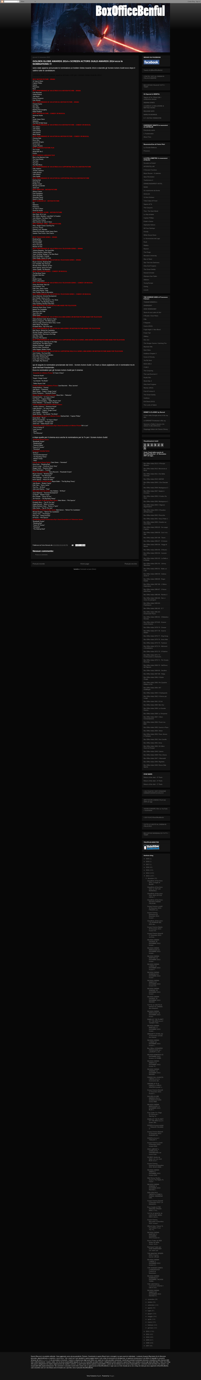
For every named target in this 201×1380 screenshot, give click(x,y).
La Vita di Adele (149, 214)
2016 (148, 867)
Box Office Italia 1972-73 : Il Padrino (156, 651)
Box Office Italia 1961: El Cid (153, 701)
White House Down (150, 235)
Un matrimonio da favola (152, 190)
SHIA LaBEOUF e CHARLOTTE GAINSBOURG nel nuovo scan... (154, 1151)
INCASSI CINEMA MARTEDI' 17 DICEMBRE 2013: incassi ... (154, 1028)
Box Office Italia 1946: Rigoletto (154, 762)
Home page (84, 564)
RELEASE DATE (149, 111)
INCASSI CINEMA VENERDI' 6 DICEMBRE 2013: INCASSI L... (154, 1187)
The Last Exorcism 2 (150, 374)
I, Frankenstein (149, 133)
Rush (145, 242)
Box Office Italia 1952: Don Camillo (155, 739)
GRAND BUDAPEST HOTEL (153, 183)
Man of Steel (148, 259)
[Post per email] (72, 545)
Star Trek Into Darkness (151, 262)
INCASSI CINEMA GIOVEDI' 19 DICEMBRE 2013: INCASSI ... (154, 999)
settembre (151, 1305)
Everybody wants (149, 130)
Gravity (146, 231)
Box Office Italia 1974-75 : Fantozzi (155, 643)
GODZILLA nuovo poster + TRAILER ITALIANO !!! (155, 1127)
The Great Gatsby (150, 269)
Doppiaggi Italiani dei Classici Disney (156, 429)
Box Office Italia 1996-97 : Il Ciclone (155, 541)
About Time (147, 137)
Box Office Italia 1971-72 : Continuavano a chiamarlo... (153, 656)
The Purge (147, 252)
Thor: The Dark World (151, 211)
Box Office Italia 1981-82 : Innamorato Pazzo (152, 612)
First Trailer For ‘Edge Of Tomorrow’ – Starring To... (154, 1114)
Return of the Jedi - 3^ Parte (153, 777)
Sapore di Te (148, 204)
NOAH (146, 187)
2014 (148, 873)
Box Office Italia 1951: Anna (153, 743)
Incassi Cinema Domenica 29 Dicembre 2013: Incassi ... (153, 915)
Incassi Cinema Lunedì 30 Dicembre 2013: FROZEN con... (154, 908)
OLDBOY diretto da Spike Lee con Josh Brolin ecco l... (154, 1159)
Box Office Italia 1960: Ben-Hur (154, 705)
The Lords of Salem (150, 405)
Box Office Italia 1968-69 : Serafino (155, 670)
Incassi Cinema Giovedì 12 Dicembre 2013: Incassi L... (155, 1091)
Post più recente (39, 564)
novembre (151, 1299)
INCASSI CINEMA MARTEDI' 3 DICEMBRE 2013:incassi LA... (154, 1235)
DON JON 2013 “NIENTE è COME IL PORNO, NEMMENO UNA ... (155, 1195)
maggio (150, 1316)
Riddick (146, 245)
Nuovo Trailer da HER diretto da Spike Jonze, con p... (154, 1242)
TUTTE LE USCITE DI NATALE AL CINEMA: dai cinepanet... (155, 1006)
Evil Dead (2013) (149, 401)
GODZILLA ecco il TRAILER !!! (153, 1139)
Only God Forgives (150, 266)
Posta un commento (41, 554)
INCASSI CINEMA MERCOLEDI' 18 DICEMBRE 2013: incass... (154, 1013)
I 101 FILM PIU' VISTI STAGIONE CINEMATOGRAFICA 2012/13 (155, 792)
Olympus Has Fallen (150, 276)
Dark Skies (147, 350)
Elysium (146, 249)
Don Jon (146, 340)
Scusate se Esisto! (150, 163)
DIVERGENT (148, 305)
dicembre (151, 878)
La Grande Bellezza (150, 147)
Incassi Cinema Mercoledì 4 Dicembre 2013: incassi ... (155, 1221)
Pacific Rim (147, 377)
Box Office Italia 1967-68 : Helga (154, 674)
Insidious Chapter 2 (150, 353)
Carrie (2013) (148, 326)
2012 (148, 1331)
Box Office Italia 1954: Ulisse (153, 731)
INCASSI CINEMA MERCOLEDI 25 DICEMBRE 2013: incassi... (154, 950)
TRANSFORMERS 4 (150, 302)
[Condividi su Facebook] (82, 545)
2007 (148, 1346)
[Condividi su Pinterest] (84, 545)
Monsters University (150, 255)
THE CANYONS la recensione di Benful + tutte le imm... (155, 1285)
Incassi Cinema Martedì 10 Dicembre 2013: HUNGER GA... (155, 1133)
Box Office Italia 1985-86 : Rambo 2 (155, 594)
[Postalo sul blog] (78, 545)
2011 (147, 1334)
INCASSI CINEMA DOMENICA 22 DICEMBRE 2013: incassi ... (154, 975)
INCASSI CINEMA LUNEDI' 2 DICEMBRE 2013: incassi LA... (154, 1262)
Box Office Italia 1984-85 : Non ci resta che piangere (154, 599)
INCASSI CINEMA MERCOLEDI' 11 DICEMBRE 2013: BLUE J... (154, 1107)
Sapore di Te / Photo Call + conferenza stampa (152, 98)
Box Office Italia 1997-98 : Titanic (155, 537)
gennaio (150, 1328)
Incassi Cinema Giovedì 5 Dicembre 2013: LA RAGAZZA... (155, 1202)
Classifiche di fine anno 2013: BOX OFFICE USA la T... (155, 895)
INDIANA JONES (149, 102)
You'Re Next (148, 360)
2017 (148, 864)
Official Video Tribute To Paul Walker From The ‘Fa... (155, 1227)
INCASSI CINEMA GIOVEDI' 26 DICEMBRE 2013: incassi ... (154, 942)
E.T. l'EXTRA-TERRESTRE (152, 118)
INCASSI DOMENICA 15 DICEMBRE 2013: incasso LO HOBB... (155, 1056)
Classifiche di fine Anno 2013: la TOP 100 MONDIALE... (155, 889)
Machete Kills (148, 347)
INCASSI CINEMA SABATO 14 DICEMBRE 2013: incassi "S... (154, 1063)
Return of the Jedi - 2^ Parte (153, 781)
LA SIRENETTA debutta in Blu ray (155, 420)
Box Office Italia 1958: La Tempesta (155, 713)
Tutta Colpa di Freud (150, 201)
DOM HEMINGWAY (150, 309)
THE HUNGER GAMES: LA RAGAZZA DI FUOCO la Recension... (155, 1270)
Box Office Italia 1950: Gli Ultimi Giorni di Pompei (154, 747)
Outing (146, 286)
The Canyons (148, 207)
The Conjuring (148, 370)
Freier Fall (147, 333)
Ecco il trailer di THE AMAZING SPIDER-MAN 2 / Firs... (154, 1208)
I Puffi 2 (146, 367)
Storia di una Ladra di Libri (152, 312)
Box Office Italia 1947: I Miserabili (155, 758)
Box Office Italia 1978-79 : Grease (155, 627)
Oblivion (146, 280)
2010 (148, 1337)
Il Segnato (147, 322)
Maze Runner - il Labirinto (152, 173)
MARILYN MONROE (150, 114)
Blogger (112, 1376)
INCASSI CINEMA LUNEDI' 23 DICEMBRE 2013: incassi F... (154, 966)
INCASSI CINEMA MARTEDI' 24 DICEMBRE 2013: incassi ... (154, 958)
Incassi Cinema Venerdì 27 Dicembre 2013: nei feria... (155, 935)
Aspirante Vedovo (149, 225)
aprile (150, 1319)
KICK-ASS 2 (148, 364)
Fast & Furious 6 (149, 391)
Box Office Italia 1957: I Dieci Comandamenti (153, 718)
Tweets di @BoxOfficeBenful (153, 70)
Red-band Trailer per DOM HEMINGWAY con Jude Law (154, 1248)
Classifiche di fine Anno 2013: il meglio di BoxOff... (155, 882)
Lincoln (146, 290)
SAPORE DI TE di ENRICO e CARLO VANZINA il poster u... (155, 1085)
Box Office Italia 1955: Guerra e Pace (156, 727)
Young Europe (148, 283)
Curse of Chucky (149, 357)
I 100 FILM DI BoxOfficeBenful (154, 817)
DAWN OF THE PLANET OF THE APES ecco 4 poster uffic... (155, 1120)
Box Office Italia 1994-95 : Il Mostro (155, 550)
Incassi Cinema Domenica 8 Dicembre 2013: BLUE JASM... (155, 1165)
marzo (150, 1322)
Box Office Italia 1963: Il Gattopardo (155, 693)
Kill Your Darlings (149, 228)
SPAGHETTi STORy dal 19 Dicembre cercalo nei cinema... (155, 1035)
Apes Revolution (149, 177)
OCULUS (147, 194)
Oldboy (146, 336)
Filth (145, 319)
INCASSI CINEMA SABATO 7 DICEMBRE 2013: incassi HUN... (154, 1172)
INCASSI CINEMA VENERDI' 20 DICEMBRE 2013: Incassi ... (154, 991)
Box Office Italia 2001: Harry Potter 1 (156, 519)
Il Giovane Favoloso (150, 170)
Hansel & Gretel (149, 273)
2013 (148, 876)
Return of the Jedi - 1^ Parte (153, 784)
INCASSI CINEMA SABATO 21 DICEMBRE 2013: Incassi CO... (154, 983)
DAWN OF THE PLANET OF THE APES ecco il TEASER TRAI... (155, 1021)
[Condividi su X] (80, 545)
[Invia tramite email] (76, 545)
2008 (148, 1343)
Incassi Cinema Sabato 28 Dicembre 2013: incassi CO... (155, 928)
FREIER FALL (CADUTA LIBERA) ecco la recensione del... (155, 1079)
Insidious (146, 398)
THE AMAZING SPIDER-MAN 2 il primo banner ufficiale (155, 1255)
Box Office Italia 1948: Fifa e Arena (155, 755)
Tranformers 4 (148, 180)
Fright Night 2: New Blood (152, 329)
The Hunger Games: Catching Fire (155, 343)
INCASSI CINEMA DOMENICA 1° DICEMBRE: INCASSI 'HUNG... (155, 1278)
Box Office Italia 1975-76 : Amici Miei (156, 639)
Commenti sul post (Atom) (88, 569)
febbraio (151, 1325)
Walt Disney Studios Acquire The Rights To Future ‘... (155, 1179)
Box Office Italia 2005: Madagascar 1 (156, 501)
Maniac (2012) (148, 388)
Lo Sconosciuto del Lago (152, 238)
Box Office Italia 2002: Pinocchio (154, 515)
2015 (148, 870)
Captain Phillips (149, 218)
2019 (148, 861)
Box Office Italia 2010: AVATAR (154, 479)
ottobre (150, 1302)
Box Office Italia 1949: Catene (153, 751)
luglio (150, 1311)
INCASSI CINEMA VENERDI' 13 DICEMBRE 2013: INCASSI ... (154, 1071)
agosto (150, 1308)
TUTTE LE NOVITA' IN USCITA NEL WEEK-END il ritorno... (154, 1215)
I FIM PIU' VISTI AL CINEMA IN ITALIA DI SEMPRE (154, 77)
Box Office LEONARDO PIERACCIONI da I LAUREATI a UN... (155, 1050)
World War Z (148, 381)
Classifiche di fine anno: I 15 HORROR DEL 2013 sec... (155, 922)
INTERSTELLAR (149, 166)
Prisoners (147, 151)
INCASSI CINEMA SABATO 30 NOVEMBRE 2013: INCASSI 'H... (154, 1293)
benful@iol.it (45, 1360)
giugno (150, 1313)
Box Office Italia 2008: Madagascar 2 (156, 487)
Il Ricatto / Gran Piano (151, 316)
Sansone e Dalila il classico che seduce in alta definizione (154, 425)
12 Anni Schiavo (149, 197)
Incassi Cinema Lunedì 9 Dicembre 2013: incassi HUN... (154, 1144)
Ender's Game (148, 221)
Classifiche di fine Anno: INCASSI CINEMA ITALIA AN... (155, 901)
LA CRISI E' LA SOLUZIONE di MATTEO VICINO (154, 107)
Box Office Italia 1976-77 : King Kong (156, 636)
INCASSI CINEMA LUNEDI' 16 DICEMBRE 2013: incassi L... (154, 1042)
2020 (148, 859)
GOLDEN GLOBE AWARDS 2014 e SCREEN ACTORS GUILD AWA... (154, 1099)
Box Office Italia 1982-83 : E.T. (154, 608)
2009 (148, 1340)
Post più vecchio (131, 564)
